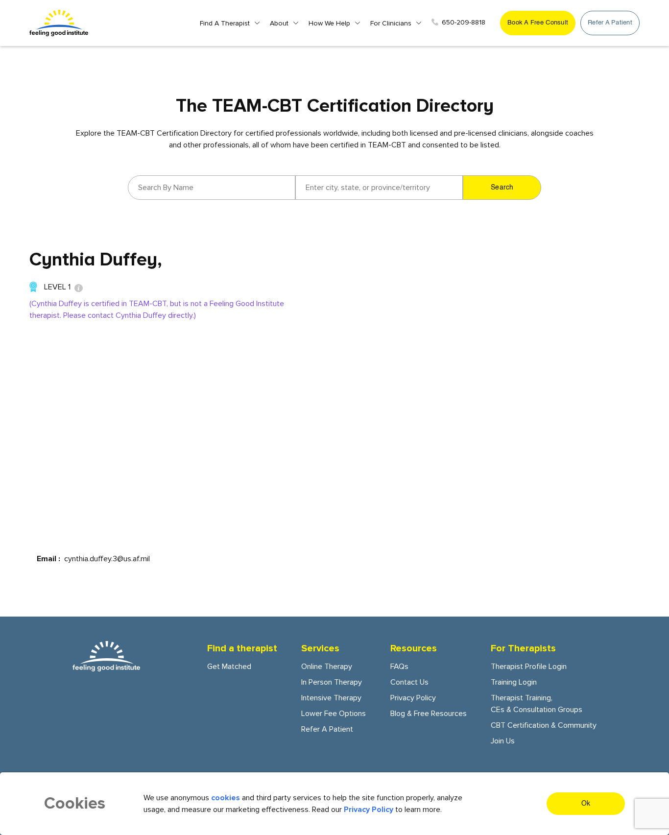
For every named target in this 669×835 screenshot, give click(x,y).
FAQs (399, 666)
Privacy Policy (413, 698)
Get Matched (229, 666)
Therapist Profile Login (529, 666)
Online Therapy (326, 666)
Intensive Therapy (331, 698)
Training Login (514, 682)
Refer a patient (610, 23)
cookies (225, 798)
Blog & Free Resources (428, 713)
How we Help (329, 23)
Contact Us (409, 682)
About (279, 23)
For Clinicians (390, 23)
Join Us (503, 741)
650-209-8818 (463, 22)
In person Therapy (331, 682)
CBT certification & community (544, 725)
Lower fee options (333, 713)
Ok (586, 803)
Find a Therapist (225, 23)
